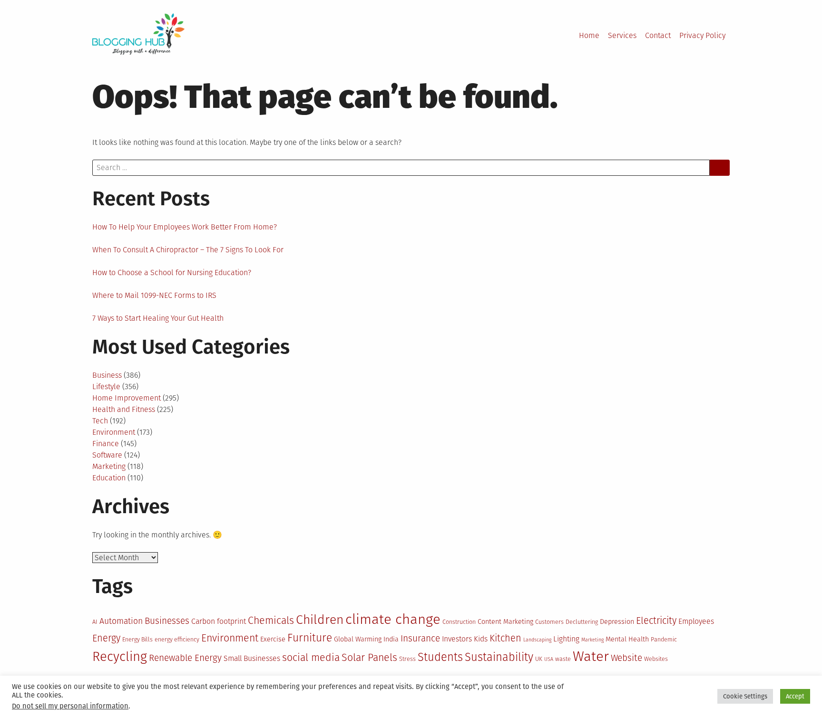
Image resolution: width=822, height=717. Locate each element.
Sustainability (499, 657)
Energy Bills (137, 639)
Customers (549, 621)
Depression (617, 622)
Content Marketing (505, 622)
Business (107, 375)
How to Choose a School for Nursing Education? (171, 272)
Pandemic (664, 639)
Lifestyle (106, 386)
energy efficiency (177, 639)
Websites (656, 658)
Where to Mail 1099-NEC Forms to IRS (154, 295)
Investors (457, 638)
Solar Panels (369, 657)
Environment (113, 432)
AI (95, 621)
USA (548, 659)
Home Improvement (126, 397)
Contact (658, 35)
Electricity (656, 620)
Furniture (309, 637)
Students (440, 657)
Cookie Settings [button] (745, 696)
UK (538, 658)
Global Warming (358, 639)
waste (563, 658)
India (391, 639)
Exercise (272, 639)
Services (622, 35)
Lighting (566, 638)
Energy (106, 638)
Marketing (109, 466)
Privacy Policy (702, 35)
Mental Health (627, 639)
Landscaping (537, 640)
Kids (481, 638)
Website (626, 657)
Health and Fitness (123, 409)
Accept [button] (795, 696)
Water (591, 656)
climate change (392, 619)
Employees (696, 621)
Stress (407, 658)
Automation (121, 621)
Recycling (119, 656)
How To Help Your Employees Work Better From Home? (184, 226)
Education (109, 477)
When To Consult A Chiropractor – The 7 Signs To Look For (188, 249)
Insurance (420, 638)
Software (107, 454)
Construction (459, 621)
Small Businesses (252, 658)
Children (319, 619)
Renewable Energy (185, 657)
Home (589, 35)
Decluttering (582, 621)
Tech (100, 420)
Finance (105, 443)
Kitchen (505, 638)
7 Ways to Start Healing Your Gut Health (158, 318)
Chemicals (271, 620)
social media (311, 657)
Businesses (167, 620)
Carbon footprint (218, 621)
